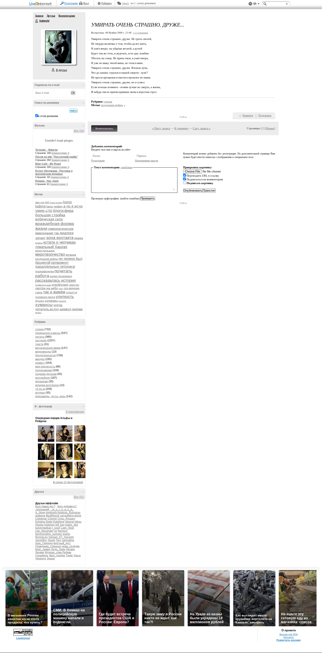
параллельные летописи (55, 266)
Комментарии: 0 (60, 153)
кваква (78, 238)
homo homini (56, 202)
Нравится (247, 115)
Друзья (51, 15)
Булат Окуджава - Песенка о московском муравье (54, 172)
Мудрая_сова (53, 552)
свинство (74, 285)
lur (55, 530)
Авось (125, 3)
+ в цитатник (140, 32)
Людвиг (39, 552)
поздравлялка (44, 271)
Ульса (77, 555)
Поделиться (264, 115)
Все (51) (79, 497)
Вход (86, 3)
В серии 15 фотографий (68, 482)
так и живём (54, 292)
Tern (58, 540)
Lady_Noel (67, 527)
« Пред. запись (161, 128)
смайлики (126, 167)
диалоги (67, 233)
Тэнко (69, 555)
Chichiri (52, 518)
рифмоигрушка (43, 285)
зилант (40, 238)
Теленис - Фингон (46, 149)
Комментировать (104, 128)
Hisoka (39, 524)
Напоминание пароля (146, 160)
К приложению (75, 411)
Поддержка (250, 4)
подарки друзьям (46, 374)
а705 (48, 211)
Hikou (77, 521)
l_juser (56, 527)
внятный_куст (62, 543)
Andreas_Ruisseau (68, 512)
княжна (39, 243)
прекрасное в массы (47, 333)
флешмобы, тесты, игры (50, 396)
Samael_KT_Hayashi (61, 537)
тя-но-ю (40, 388)
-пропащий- (42, 509)
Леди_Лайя (58, 549)
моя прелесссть (45, 366)
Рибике (66, 552)
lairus (49, 206)
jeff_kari (60, 524)
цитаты (39, 336)
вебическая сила (49, 219)
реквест (40, 362)
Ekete (49, 521)
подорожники (43, 370)
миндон (40, 359)
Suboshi (37, 21)
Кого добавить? (67, 506)
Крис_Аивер (42, 549)
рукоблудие (60, 284)
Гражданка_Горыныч (48, 546)
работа (42, 275)
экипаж (77, 309)
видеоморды (43, 351)
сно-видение (72, 288)
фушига (39, 301)
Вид (256, 4)
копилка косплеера (47, 385)
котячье (40, 392)
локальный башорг (51, 247)
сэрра (38, 292)
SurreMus (41, 540)
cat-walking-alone (70, 515)
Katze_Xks (71, 524)
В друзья (61, 70)
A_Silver (40, 512)
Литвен (70, 549)
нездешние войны (46, 259)
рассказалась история (55, 280)
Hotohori (49, 524)
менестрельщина (45, 250)
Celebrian (41, 518)
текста (39, 344)
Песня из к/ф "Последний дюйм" (56, 156)
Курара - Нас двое (47, 181)
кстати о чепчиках (59, 242)
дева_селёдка (71, 546)
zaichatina (68, 540)
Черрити (40, 558)
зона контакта (60, 237)
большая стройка (50, 215)
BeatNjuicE (52, 515)
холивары (51, 300)
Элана (51, 558)
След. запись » (202, 128)
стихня (39, 329)
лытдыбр (41, 340)
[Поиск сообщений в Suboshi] (73, 111)
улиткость (65, 297)
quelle (66, 534)
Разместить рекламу (288, 640)
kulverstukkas (43, 527)
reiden (58, 206)
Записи (39, 15)
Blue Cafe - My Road (48, 163)
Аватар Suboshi (58, 46)
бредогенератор (45, 355)
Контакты (288, 637)
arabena (40, 515)
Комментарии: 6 (60, 160)
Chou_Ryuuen (66, 518)
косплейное (42, 377)
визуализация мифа (47, 348)
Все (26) (79, 130)
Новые (270, 128)
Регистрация (71, 3)
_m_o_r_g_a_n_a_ (62, 509)
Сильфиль (41, 555)
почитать (63, 271)
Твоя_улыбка (57, 555)
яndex (38, 312)
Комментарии (66, 15)
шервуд (65, 309)
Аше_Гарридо (44, 543)
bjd (47, 202)
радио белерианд (61, 276)
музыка (71, 254)
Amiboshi (51, 512)
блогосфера (63, 211)
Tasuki (51, 540)
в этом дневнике (48, 116)
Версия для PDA (289, 634)
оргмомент (60, 262)
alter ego (39, 202)
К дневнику (181, 128)
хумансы (44, 304)
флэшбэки (41, 381)
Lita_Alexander (44, 530)
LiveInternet (41, 4)
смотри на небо (46, 288)
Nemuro (62, 530)
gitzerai (69, 521)
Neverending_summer (48, 534)
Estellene (58, 521)
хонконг (62, 301)
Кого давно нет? (45, 506)
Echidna (40, 521)
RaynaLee (41, 537)
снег (60, 288)
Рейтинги (106, 3)
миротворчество (50, 254)
